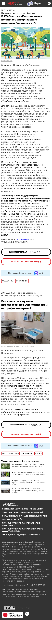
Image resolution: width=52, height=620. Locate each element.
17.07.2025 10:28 (8, 10)
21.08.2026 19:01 (8, 293)
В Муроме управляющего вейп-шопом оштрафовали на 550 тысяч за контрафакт (28, 473)
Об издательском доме (15, 509)
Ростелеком (6, 61)
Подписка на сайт (12, 519)
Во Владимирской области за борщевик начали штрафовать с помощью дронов (28, 465)
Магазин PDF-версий (32, 512)
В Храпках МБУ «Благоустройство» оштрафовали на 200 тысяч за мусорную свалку (28, 491)
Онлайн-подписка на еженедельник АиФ (24, 516)
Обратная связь (10, 512)
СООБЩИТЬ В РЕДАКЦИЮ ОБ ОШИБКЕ (21, 535)
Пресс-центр (36, 509)
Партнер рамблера (24, 608)
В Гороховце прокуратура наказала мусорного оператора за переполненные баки (28, 482)
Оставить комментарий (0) (26, 261)
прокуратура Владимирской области (18, 346)
